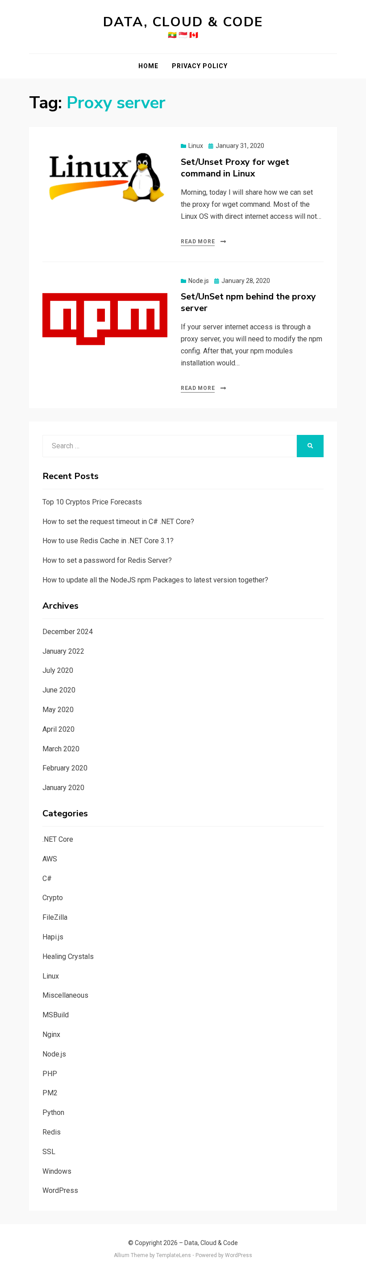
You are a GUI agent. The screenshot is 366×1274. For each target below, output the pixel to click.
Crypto (52, 897)
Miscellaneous (65, 995)
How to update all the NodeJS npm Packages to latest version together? (155, 580)
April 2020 (58, 729)
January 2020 (63, 787)
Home (148, 66)
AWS (49, 859)
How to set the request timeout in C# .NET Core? (118, 521)
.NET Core (57, 839)
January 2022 (63, 651)
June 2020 (58, 690)
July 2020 (57, 670)
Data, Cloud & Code (183, 22)
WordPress (60, 1190)
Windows (56, 1171)
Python (53, 1112)
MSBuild (55, 1015)
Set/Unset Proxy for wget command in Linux (235, 168)
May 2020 (58, 709)
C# (47, 878)
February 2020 (64, 768)
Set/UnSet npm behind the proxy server (248, 302)
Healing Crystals (68, 956)
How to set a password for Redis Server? (107, 560)
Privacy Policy (200, 66)
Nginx (51, 1034)
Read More (198, 241)
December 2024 (67, 631)
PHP (49, 1073)
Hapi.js (52, 937)
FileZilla (54, 917)
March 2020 (60, 749)
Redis (51, 1132)
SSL (48, 1151)
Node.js (198, 280)
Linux (195, 145)
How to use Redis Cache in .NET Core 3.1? (108, 541)
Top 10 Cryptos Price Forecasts (92, 502)
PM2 (50, 1093)
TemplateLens (173, 1255)
